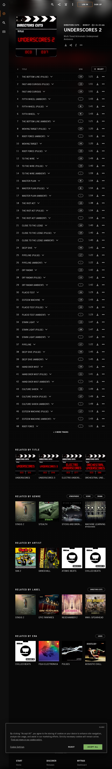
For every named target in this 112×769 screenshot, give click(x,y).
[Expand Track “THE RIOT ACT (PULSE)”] (47, 210)
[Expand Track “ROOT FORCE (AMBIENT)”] (48, 136)
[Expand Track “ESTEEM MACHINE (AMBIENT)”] (54, 419)
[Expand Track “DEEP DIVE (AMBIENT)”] (46, 359)
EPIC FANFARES (46, 617)
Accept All (93, 747)
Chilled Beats (93, 571)
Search (4, 23)
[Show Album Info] (76, 45)
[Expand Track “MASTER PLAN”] (39, 181)
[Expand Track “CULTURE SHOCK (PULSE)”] (50, 396)
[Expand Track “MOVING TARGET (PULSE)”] (49, 129)
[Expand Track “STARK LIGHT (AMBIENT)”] (49, 337)
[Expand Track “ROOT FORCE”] (37, 426)
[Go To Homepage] (24, 4)
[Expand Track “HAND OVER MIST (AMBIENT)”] (53, 381)
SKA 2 (18, 571)
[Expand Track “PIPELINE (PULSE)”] (43, 255)
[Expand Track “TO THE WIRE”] (38, 158)
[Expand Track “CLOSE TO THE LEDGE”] (46, 225)
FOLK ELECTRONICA (48, 664)
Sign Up (98, 4)
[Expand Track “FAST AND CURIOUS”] (44, 91)
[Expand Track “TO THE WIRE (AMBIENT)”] (49, 173)
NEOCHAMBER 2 (70, 617)
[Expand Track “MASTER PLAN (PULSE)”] (47, 188)
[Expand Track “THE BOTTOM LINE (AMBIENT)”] (54, 121)
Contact (4, 32)
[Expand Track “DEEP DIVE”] (35, 248)
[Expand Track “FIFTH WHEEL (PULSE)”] (47, 106)
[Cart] (66, 4)
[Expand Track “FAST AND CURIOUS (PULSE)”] (52, 84)
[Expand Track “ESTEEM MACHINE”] (43, 300)
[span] (35, 77)
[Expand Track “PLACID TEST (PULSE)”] (46, 307)
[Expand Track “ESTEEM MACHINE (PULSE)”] (52, 411)
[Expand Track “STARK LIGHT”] (38, 322)
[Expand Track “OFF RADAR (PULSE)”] (44, 277)
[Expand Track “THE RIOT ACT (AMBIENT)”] (49, 218)
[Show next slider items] (108, 466)
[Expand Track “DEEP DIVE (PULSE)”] (44, 352)
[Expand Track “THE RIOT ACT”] (38, 203)
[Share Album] (71, 45)
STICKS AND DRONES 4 (73, 524)
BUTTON (81, 45)
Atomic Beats (69, 571)
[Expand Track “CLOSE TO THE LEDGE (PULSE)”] (54, 233)
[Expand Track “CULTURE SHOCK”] (41, 389)
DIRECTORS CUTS (71, 25)
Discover (4, 14)
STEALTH (43, 524)
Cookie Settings (17, 747)
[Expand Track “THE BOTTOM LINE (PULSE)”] (51, 76)
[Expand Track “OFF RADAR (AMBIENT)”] (47, 285)
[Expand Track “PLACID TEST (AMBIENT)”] (49, 314)
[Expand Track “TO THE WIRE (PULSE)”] (46, 166)
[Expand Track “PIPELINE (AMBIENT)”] (45, 262)
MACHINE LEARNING (95, 524)
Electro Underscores (74, 478)
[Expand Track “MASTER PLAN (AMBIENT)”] (50, 195)
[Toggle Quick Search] (52, 4)
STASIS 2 (19, 524)
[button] (36, 36)
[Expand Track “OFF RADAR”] (36, 270)
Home (4, 4)
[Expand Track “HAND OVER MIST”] (42, 367)
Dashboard (82, 765)
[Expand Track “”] (30, 69)
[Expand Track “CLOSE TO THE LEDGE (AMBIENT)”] (57, 240)
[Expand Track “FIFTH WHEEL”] (38, 114)
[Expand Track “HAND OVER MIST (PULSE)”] (50, 374)
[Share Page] (59, 4)
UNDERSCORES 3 (47, 478)
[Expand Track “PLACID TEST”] (38, 292)
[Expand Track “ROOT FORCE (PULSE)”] (46, 151)
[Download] (66, 45)
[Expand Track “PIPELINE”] (34, 344)
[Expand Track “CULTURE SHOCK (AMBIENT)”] (52, 404)
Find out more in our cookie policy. (26, 740)
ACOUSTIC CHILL (93, 664)
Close (102, 727)
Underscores (22, 478)
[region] (56, 738)
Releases (50, 765)
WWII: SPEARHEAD (94, 617)
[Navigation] (72, 4)
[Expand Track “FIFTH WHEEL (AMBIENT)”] (49, 99)
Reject (71, 747)
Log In (85, 4)
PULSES (66, 664)
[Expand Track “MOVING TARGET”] (41, 143)
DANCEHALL (44, 571)
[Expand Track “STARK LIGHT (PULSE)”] (46, 329)
